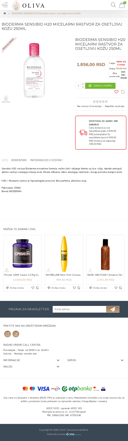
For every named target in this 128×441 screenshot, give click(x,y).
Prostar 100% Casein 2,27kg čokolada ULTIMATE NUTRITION (22, 275)
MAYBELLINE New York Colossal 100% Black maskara (64, 275)
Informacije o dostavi (46, 160)
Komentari (19, 160)
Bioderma (121, 68)
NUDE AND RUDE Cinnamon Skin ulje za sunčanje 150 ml (106, 275)
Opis (5, 160)
